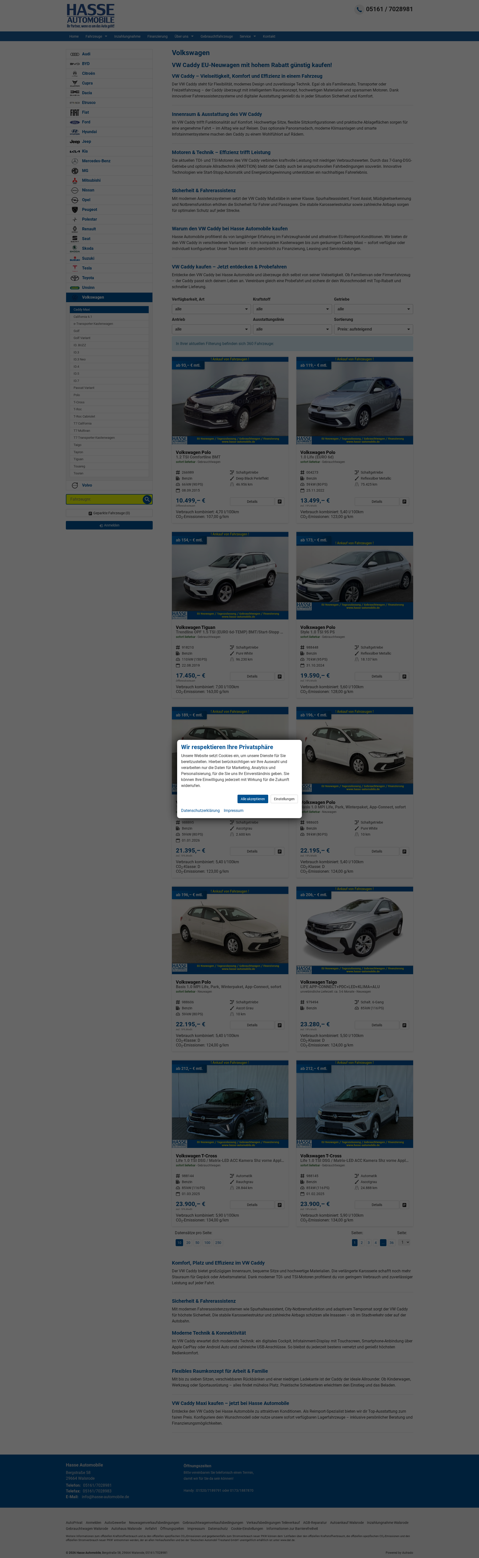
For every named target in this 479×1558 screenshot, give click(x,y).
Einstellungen (284, 799)
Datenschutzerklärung (200, 810)
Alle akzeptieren (253, 799)
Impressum (233, 810)
